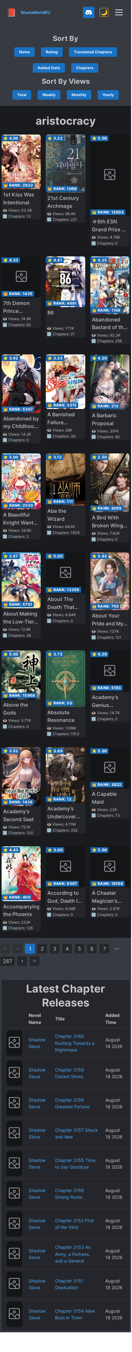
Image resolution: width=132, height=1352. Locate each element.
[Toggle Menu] (119, 12)
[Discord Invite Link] (88, 12)
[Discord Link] (88, 12)
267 (7, 961)
